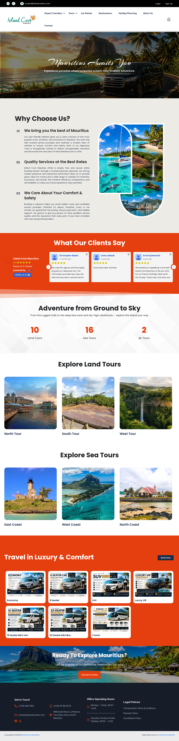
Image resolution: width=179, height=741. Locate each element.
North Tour (12, 434)
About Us (148, 13)
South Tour (70, 434)
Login (158, 3)
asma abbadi (108, 255)
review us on (21, 274)
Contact (48, 25)
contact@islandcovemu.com (37, 3)
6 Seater (54, 600)
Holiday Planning (128, 13)
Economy (12, 600)
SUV (94, 600)
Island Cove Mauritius (26, 258)
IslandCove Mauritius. (31, 735)
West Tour (128, 434)
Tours (71, 13)
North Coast (129, 524)
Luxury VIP (141, 600)
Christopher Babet (68, 255)
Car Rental (86, 13)
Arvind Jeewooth (151, 255)
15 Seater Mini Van (17, 635)
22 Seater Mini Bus (60, 635)
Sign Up (168, 3)
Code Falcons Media (166, 735)
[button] (168, 19)
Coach (96, 635)
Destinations (105, 13)
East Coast (13, 524)
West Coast (71, 524)
